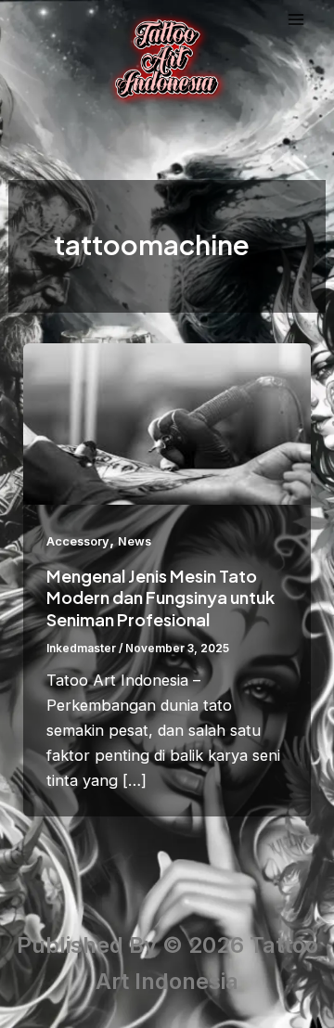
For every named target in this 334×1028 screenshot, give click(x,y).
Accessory (77, 541)
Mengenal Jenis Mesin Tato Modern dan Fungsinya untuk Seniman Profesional (160, 597)
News (134, 541)
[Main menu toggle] (296, 20)
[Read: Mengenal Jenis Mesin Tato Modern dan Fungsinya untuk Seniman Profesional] (166, 422)
